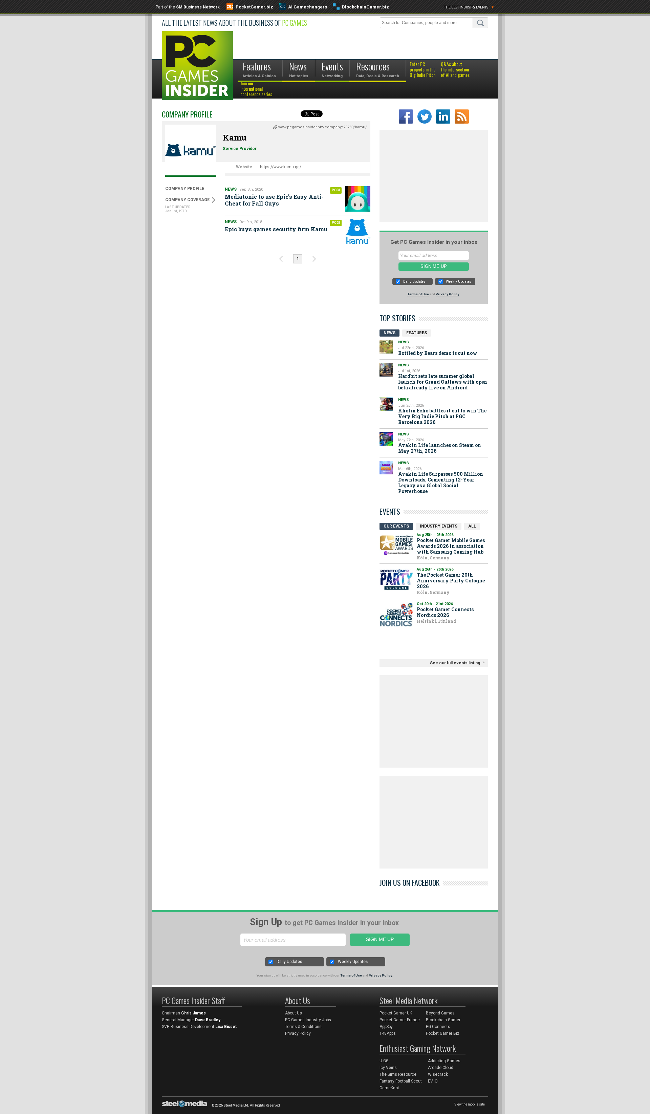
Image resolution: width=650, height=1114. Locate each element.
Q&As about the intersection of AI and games (455, 69)
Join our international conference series (256, 89)
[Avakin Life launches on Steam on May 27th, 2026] (386, 439)
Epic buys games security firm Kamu (276, 229)
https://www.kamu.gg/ (280, 167)
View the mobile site (469, 1104)
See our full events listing (455, 663)
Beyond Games (440, 1013)
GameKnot (389, 1088)
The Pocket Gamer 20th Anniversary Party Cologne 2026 (451, 581)
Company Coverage (187, 199)
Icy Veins (388, 1067)
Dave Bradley (207, 1019)
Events (390, 511)
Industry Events (438, 526)
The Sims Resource (398, 1074)
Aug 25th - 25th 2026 (435, 535)
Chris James (193, 1013)
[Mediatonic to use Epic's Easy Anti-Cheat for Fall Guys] (357, 199)
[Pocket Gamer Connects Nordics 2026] (396, 614)
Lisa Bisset (226, 1026)
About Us (293, 1013)
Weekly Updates (458, 281)
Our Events (396, 526)
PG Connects (438, 1026)
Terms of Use (418, 294)
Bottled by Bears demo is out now (437, 353)
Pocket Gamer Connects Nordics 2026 (445, 612)
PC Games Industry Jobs (308, 1019)
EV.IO (433, 1081)
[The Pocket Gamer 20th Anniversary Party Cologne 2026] (396, 580)
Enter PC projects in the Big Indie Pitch (422, 69)
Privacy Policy (447, 294)
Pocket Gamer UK (396, 1013)
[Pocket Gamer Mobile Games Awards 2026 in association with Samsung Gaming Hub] (396, 545)
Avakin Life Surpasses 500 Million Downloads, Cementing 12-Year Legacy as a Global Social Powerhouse (440, 482)
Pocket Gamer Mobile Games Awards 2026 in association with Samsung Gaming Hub (451, 546)
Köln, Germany (433, 557)
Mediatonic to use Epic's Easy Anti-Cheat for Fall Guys (274, 200)
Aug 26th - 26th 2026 (435, 569)
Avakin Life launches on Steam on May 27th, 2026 (439, 448)
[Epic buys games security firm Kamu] (357, 231)
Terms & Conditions (303, 1026)
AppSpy (386, 1026)
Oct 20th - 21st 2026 (435, 604)
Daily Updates (414, 281)
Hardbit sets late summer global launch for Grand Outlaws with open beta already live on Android (442, 382)
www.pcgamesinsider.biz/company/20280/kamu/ (322, 127)
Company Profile (184, 188)
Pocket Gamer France (400, 1019)
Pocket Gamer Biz (442, 1033)
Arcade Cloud (440, 1067)
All (472, 526)
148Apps (388, 1033)
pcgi (336, 190)
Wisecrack (438, 1074)
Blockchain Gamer (443, 1019)
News (231, 189)
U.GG (384, 1060)
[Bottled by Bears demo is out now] (386, 347)
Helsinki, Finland (436, 621)
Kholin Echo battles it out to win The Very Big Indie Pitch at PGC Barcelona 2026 (442, 416)
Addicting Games (444, 1060)
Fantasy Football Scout (401, 1081)
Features (416, 332)
